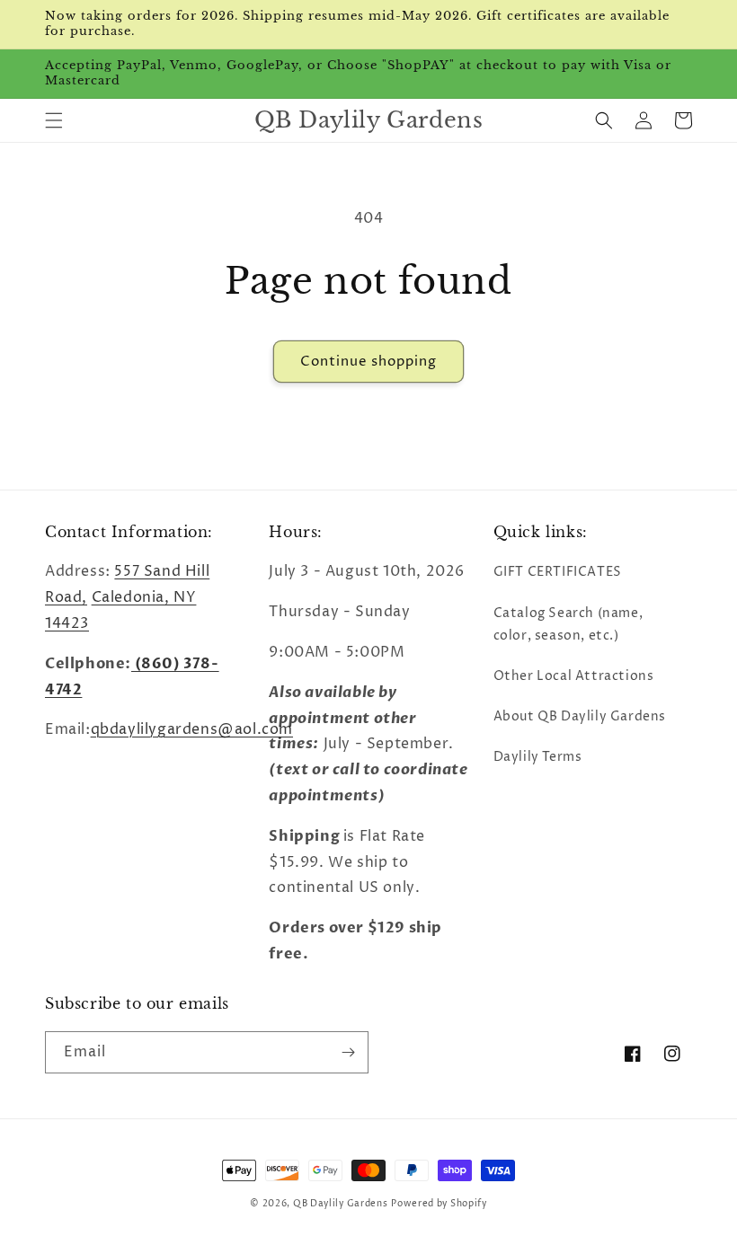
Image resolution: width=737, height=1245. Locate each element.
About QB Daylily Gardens (579, 716)
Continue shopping (368, 361)
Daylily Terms (537, 756)
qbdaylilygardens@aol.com (192, 729)
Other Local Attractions (573, 675)
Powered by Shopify (439, 1203)
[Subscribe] (348, 1052)
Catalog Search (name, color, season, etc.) (568, 624)
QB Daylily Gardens (340, 1203)
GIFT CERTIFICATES (557, 571)
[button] (54, 120)
